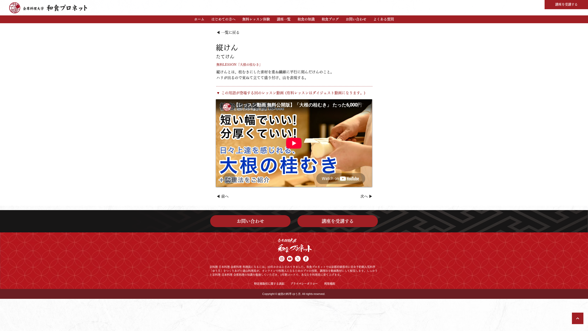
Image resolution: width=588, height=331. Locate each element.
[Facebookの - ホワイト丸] (306, 259)
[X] (298, 259)
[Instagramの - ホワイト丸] (282, 259)
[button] (223, 19)
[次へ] (577, 318)
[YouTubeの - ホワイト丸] (290, 259)
